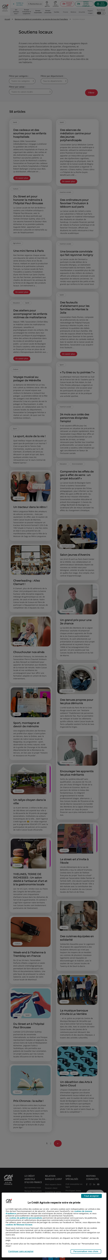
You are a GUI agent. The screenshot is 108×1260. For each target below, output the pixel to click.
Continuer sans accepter (21, 1251)
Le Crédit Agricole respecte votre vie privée (54, 1202)
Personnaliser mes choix (85, 1251)
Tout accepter (91, 1195)
